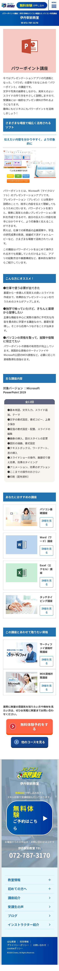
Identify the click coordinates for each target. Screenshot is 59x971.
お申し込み (32, 5)
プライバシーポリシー (18, 945)
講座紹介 (14, 897)
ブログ (12, 915)
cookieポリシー (15, 948)
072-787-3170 (29, 855)
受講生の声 (16, 906)
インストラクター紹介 (23, 924)
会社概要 (11, 941)
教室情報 (14, 879)
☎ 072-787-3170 (29, 22)
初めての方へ (17, 888)
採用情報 (24, 941)
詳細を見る (47, 522)
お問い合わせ (39, 945)
